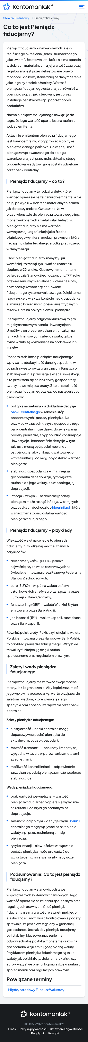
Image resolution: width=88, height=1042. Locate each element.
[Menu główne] (82, 6)
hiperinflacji (61, 507)
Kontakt (53, 1033)
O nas (12, 1029)
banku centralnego (25, 412)
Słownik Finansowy (16, 18)
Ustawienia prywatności (66, 1029)
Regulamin (38, 1033)
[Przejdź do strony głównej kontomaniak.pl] (26, 6)
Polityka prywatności (33, 1029)
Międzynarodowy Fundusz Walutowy (36, 989)
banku (75, 821)
